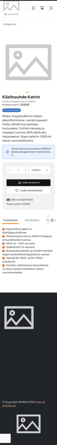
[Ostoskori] (42, 8)
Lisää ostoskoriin (31, 182)
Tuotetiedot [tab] (10, 220)
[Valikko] (51, 8)
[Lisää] (25, 170)
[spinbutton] (18, 170)
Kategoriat (10, 24)
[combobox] (39, 170)
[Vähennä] (10, 170)
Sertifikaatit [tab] (32, 220)
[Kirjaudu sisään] (33, 8)
